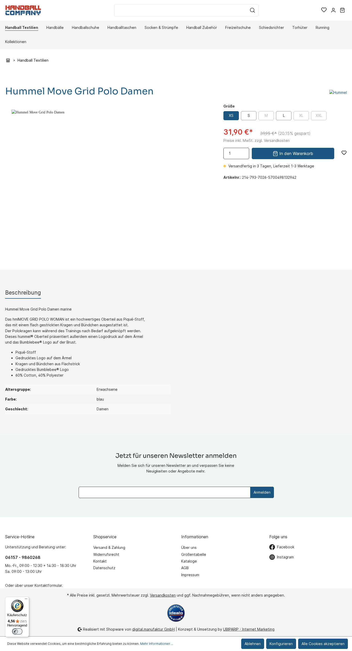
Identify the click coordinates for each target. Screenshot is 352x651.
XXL (319, 115)
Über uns (189, 547)
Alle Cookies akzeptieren (323, 643)
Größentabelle (193, 554)
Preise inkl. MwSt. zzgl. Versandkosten (256, 140)
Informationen (194, 536)
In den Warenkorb (295, 153)
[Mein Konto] (333, 10)
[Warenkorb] (342, 10)
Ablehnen (253, 643)
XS (231, 115)
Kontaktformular (48, 585)
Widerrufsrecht (106, 554)
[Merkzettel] (324, 10)
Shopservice (104, 536)
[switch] (17, 631)
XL (301, 115)
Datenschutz (104, 568)
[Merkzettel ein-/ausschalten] (344, 152)
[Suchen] (252, 10)
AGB (185, 568)
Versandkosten (163, 595)
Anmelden (262, 492)
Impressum (190, 575)
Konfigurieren (281, 643)
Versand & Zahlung (109, 547)
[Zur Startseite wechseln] (23, 10)
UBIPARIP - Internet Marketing (248, 629)
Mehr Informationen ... (156, 644)
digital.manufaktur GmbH (153, 629)
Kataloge (189, 561)
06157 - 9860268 (22, 557)
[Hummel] (338, 92)
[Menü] (26, 600)
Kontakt (100, 561)
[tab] (23, 292)
